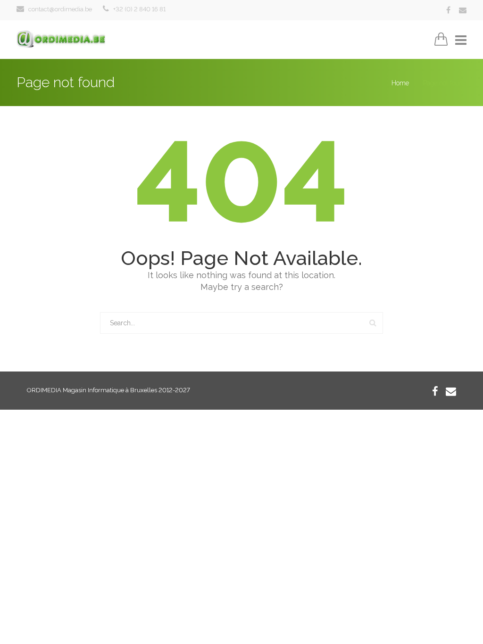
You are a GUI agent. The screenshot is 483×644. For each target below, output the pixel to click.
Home (400, 83)
